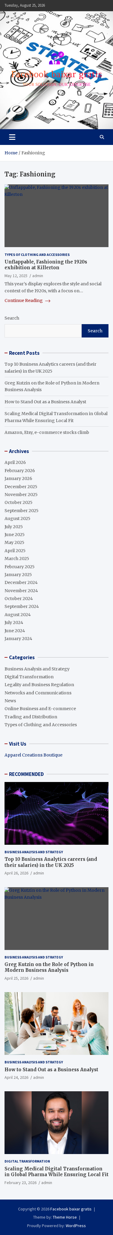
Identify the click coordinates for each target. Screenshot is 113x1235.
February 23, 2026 (20, 1182)
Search (12, 318)
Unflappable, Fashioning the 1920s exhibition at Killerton (46, 265)
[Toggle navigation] (12, 137)
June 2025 (15, 534)
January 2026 (18, 478)
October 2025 (19, 502)
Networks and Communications (38, 693)
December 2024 (21, 582)
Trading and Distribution (31, 717)
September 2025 (22, 510)
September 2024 (22, 606)
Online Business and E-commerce (40, 708)
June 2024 (15, 630)
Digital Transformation (29, 677)
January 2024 (18, 638)
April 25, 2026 (16, 978)
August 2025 (17, 518)
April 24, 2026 (16, 1077)
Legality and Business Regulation (39, 684)
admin (37, 275)
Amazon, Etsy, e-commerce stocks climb (47, 432)
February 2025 (20, 566)
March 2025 (17, 558)
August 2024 (18, 614)
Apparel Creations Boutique (33, 755)
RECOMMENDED (26, 774)
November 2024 (21, 590)
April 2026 (15, 462)
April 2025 (15, 550)
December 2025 (21, 486)
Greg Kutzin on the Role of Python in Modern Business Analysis (49, 967)
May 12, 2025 (16, 275)
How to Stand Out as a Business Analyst (45, 401)
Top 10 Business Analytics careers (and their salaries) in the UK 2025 (51, 862)
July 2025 (14, 526)
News (10, 700)
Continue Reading (24, 300)
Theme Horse (65, 1217)
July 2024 (14, 622)
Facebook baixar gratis (71, 1209)
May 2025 (14, 542)
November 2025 (21, 494)
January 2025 (18, 574)
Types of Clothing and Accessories (37, 254)
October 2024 (19, 598)
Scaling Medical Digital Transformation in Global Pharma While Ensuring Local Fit (56, 1172)
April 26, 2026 (16, 873)
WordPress (76, 1225)
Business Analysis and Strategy (37, 669)
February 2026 (20, 470)
